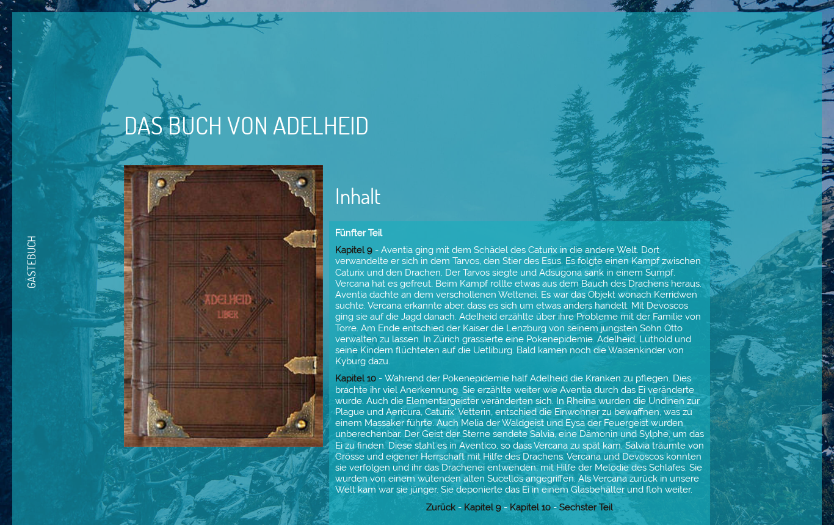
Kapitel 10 (355, 378)
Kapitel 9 (353, 249)
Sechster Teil (586, 507)
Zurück (440, 507)
